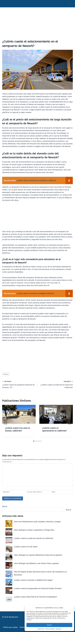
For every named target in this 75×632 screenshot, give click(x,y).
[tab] (33, 441)
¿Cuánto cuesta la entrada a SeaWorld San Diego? (33, 580)
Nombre (6, 492)
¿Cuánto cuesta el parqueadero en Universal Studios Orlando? (38, 588)
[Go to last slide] (5, 422)
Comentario (7, 462)
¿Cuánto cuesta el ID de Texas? (26, 547)
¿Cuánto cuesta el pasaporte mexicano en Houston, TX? (18, 385)
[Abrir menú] (71, 3)
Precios (6, 374)
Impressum (58, 628)
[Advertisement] (37, 21)
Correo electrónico (35, 492)
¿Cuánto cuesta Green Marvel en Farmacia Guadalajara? (35, 597)
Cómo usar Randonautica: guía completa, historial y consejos (37, 522)
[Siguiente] (69, 422)
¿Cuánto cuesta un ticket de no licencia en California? (56, 385)
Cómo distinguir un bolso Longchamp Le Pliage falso (34, 530)
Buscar (4, 506)
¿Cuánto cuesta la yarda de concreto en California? (33, 538)
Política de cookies (10, 627)
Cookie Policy (41, 628)
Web (53, 492)
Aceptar (49, 625)
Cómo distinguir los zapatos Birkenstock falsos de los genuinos (38, 555)
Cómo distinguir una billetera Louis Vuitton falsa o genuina (36, 563)
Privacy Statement (50, 628)
